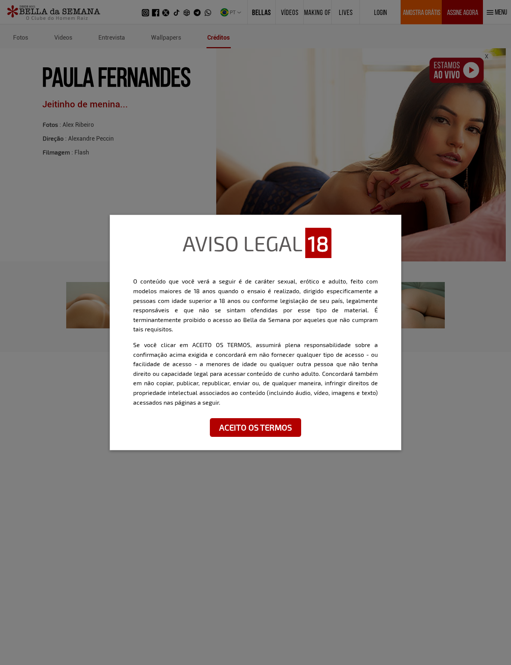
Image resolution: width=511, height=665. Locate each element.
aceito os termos (255, 427)
